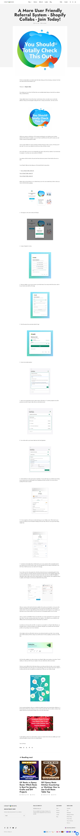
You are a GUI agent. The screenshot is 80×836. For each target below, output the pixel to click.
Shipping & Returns (70, 814)
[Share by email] (32, 748)
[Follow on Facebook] (5, 828)
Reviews (35, 2)
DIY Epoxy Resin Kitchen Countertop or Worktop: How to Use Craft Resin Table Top (50, 787)
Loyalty (46, 2)
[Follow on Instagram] (7, 828)
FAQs (61, 2)
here (41, 566)
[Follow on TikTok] (16, 828)
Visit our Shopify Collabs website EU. (26, 176)
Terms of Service (70, 820)
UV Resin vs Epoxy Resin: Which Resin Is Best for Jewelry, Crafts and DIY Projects (28, 787)
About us (68, 823)
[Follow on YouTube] (13, 828)
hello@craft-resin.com (37, 808)
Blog (51, 2)
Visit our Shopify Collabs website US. (26, 173)
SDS (67, 810)
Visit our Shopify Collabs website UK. (27, 170)
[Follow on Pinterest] (10, 828)
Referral (41, 2)
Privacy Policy (69, 818)
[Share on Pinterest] (29, 748)
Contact (66, 2)
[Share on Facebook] (24, 748)
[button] (77, 833)
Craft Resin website (53, 573)
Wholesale (69, 812)
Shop (29, 2)
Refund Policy (69, 816)
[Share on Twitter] (26, 748)
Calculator (68, 808)
